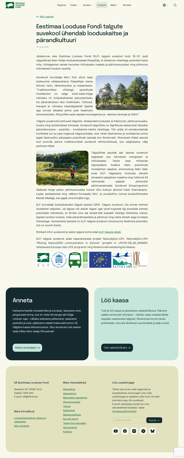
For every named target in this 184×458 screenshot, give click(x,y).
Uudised (101, 5)
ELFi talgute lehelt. (110, 232)
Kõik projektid (21, 425)
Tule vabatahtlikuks (115, 347)
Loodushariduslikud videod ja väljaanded (30, 420)
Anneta (87, 5)
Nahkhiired (69, 410)
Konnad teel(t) (70, 418)
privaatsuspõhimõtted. (124, 411)
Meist (113, 5)
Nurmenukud (70, 427)
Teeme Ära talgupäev (74, 423)
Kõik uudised (46, 16)
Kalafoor (67, 431)
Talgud (66, 406)
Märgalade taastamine (75, 397)
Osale (73, 5)
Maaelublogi (69, 393)
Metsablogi (69, 389)
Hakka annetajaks (26, 347)
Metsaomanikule (72, 414)
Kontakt (127, 5)
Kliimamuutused (71, 402)
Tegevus (61, 5)
